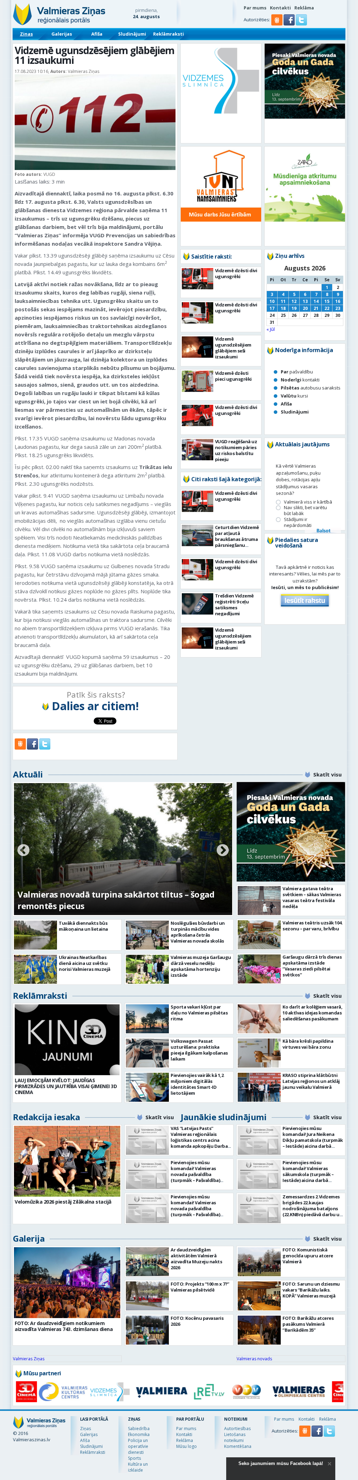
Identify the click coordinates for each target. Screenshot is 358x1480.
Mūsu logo (186, 1446)
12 (294, 301)
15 (326, 301)
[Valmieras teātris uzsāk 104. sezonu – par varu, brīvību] (259, 934)
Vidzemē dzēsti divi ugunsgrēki (236, 273)
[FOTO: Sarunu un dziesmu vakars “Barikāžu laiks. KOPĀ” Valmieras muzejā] (259, 1295)
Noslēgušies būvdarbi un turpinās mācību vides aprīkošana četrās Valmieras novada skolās (198, 932)
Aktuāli (28, 774)
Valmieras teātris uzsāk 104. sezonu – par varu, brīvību (312, 926)
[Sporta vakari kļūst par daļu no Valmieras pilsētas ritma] (147, 1018)
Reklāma (304, 8)
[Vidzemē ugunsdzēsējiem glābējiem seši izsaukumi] (197, 347)
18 (283, 308)
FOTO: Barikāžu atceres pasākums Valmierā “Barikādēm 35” (308, 1324)
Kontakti (280, 8)
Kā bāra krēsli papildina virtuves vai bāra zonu (307, 1044)
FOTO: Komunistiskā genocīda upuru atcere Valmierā (307, 1256)
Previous (23, 851)
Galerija (28, 1238)
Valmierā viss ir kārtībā (308, 502)
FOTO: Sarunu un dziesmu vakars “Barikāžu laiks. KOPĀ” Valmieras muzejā (311, 1290)
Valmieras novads (254, 1359)
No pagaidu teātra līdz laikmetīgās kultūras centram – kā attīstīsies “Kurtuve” (105, 900)
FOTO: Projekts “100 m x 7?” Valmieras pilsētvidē (200, 1287)
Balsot (323, 531)
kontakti (300, 380)
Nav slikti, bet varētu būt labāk (305, 510)
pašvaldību (297, 372)
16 (337, 301)
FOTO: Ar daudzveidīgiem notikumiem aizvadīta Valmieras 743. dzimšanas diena (64, 1326)
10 (272, 301)
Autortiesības (237, 1428)
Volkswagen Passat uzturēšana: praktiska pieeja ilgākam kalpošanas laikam (199, 1050)
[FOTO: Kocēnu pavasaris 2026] (147, 1330)
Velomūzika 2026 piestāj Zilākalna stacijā (63, 1201)
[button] (290, 24)
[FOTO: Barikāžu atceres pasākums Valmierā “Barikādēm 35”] (259, 1330)
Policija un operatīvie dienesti (138, 1446)
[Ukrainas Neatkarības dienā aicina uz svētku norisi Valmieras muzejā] (35, 969)
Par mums (255, 8)
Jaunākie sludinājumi (223, 1117)
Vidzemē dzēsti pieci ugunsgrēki (233, 376)
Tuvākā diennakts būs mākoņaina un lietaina (83, 926)
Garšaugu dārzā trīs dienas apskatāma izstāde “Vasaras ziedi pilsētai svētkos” (312, 966)
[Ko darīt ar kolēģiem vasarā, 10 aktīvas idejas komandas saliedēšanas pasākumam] (259, 1018)
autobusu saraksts (311, 388)
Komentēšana (237, 1446)
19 (294, 308)
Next (223, 851)
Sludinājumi (132, 34)
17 (272, 308)
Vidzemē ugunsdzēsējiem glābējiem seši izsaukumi (233, 348)
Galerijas (61, 34)
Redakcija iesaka (46, 1117)
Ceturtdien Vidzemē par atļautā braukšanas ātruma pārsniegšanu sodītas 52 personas (237, 539)
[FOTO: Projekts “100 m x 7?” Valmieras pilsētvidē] (147, 1295)
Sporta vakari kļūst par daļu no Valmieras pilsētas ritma (199, 1013)
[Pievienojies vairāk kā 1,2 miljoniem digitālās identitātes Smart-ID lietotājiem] (147, 1087)
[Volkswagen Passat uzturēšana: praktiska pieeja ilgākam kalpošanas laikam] (147, 1053)
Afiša (96, 34)
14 (316, 301)
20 (305, 308)
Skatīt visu (327, 774)
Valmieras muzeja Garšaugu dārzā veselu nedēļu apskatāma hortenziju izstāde (201, 966)
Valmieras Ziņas (28, 1359)
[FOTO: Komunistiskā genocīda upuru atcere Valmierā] (259, 1261)
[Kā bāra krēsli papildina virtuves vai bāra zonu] (259, 1053)
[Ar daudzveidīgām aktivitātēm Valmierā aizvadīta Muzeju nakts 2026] (147, 1261)
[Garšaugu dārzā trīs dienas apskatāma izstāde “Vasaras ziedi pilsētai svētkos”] (259, 968)
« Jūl (270, 329)
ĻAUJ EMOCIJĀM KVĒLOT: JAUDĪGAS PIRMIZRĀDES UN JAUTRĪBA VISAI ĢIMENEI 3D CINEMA (66, 1086)
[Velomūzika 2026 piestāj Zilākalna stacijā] (67, 1161)
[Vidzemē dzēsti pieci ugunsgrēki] (197, 381)
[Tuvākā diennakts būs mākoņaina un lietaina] (35, 935)
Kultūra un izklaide (138, 1467)
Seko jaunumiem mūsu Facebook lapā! (280, 1463)
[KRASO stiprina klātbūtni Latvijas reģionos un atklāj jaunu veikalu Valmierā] (259, 1087)
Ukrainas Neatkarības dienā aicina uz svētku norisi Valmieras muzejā (84, 963)
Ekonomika (139, 1434)
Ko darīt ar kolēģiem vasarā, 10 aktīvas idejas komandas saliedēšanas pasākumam (312, 1013)
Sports (134, 1458)
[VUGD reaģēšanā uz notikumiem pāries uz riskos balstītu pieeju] (197, 449)
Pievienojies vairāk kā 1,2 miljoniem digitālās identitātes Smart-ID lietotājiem (197, 1084)
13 (305, 301)
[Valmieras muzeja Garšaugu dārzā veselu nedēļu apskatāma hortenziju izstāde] (147, 969)
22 (326, 308)
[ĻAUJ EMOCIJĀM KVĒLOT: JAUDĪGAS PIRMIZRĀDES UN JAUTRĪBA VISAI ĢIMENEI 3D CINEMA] (67, 1039)
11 (283, 301)
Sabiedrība (139, 1428)
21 (316, 308)
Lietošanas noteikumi (234, 1437)
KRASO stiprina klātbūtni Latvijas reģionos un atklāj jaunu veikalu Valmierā (311, 1081)
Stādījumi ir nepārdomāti (298, 522)
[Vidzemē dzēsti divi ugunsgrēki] (197, 278)
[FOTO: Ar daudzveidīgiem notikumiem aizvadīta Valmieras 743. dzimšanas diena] (67, 1282)
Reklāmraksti (168, 34)
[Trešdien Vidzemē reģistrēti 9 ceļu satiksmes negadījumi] (197, 604)
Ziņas (26, 34)
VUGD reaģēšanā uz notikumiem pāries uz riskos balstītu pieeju (236, 450)
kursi (294, 396)
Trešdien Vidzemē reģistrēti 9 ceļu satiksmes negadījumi (234, 605)
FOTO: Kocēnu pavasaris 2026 (197, 1321)
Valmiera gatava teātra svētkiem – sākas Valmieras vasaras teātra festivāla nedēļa (311, 897)
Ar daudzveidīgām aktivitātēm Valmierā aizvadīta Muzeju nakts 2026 (196, 1259)
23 (337, 308)
